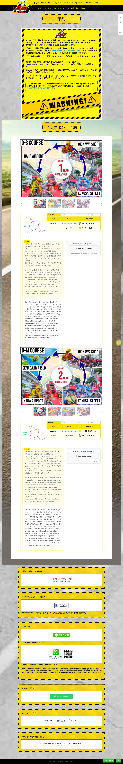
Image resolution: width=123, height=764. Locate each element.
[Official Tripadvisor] (120, 32)
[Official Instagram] (120, 27)
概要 (40, 8)
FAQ (67, 8)
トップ (34, 8)
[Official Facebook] (120, 22)
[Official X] (120, 17)
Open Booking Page (85, 248)
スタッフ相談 (108, 760)
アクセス (61, 8)
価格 (54, 8)
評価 (49, 8)
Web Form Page (61, 721)
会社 (72, 8)
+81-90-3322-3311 (61, 579)
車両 (45, 8)
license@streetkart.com (37, 64)
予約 (77, 8)
